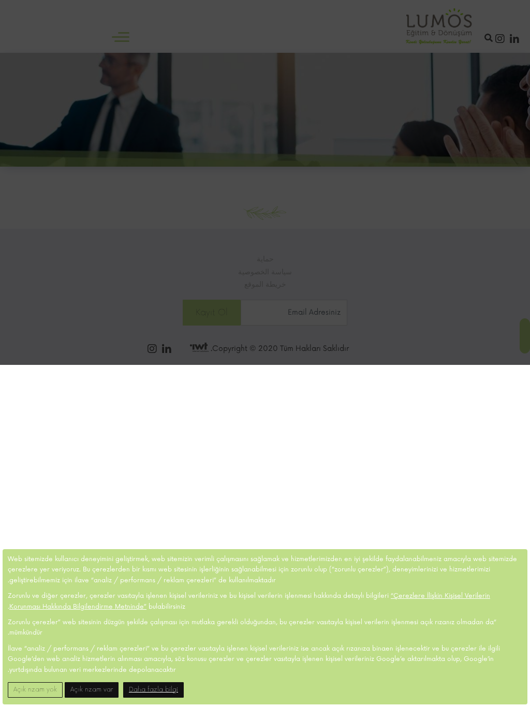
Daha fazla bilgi (153, 690)
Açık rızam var (91, 690)
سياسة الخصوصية (265, 272)
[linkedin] (514, 40)
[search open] (489, 38)
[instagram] (500, 40)
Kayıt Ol (212, 312)
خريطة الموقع (265, 284)
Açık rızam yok (35, 690)
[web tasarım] (199, 348)
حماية (265, 259)
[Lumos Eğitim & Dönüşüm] (439, 26)
